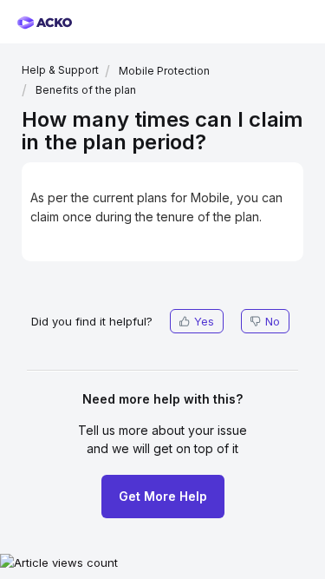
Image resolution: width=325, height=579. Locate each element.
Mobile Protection (164, 70)
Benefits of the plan (86, 89)
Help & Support (60, 69)
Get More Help (163, 496)
